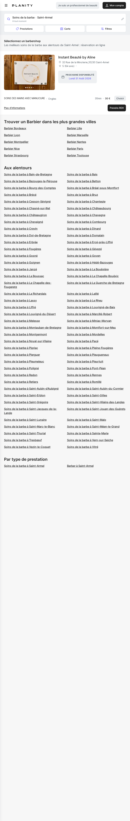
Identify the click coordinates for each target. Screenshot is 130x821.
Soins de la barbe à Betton (84, 181)
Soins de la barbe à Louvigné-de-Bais (91, 307)
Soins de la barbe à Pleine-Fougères (90, 348)
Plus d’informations (14, 107)
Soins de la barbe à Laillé (83, 293)
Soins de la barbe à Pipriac (21, 348)
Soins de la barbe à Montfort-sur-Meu (91, 327)
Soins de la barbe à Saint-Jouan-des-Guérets (96, 409)
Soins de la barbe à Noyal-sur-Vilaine (27, 341)
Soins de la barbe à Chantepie (86, 201)
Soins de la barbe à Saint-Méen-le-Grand (93, 426)
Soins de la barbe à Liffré (20, 307)
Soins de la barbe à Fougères (22, 249)
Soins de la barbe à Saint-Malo (86, 419)
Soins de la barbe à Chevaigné (23, 222)
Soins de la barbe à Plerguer (22, 354)
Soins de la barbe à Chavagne (86, 215)
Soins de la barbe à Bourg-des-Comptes (30, 188)
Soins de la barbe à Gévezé (84, 249)
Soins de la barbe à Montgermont (25, 334)
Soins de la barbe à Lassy (20, 300)
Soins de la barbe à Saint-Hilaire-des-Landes (96, 402)
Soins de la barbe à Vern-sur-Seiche (90, 440)
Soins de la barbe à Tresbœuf (23, 440)
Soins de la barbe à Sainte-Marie (88, 433)
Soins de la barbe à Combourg (86, 222)
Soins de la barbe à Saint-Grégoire (26, 402)
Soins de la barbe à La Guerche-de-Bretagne (95, 283)
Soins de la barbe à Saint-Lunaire (25, 419)
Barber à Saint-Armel (80, 466)
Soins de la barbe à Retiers (21, 381)
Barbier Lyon (12, 135)
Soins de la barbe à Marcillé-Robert (89, 314)
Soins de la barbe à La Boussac (24, 276)
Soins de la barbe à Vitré (82, 447)
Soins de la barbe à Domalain (85, 235)
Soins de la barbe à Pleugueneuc (88, 354)
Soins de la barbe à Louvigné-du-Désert (30, 314)
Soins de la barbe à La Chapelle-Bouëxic (93, 276)
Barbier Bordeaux (15, 128)
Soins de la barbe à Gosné (21, 255)
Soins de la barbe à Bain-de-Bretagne (28, 174)
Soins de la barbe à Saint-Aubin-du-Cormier (95, 388)
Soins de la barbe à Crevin (21, 228)
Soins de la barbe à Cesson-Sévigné (27, 201)
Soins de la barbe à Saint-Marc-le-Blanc (29, 426)
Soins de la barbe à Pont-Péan (86, 368)
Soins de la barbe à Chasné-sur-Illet (27, 208)
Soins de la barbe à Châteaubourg (89, 208)
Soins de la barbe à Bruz (82, 194)
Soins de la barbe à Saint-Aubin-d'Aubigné (31, 388)
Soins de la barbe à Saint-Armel (24, 466)
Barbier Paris (75, 148)
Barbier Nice (12, 148)
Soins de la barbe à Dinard (84, 228)
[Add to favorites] (51, 59)
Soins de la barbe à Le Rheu (84, 300)
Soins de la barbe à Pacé (82, 341)
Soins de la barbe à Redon (20, 375)
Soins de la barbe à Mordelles (86, 334)
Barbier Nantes (76, 142)
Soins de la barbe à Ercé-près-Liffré (90, 242)
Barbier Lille (74, 128)
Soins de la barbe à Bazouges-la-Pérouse (30, 181)
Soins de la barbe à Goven (84, 255)
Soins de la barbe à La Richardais (25, 293)
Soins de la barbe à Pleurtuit (85, 361)
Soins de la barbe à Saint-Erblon (24, 395)
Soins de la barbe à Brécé (20, 194)
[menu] (6, 5)
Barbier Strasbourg (16, 155)
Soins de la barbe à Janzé (20, 269)
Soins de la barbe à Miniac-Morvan (89, 320)
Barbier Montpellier (16, 142)
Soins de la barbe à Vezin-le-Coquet (27, 447)
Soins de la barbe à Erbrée (21, 242)
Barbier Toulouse (78, 155)
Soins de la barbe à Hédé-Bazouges (90, 262)
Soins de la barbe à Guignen (22, 262)
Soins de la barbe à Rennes (84, 375)
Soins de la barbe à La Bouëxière (88, 269)
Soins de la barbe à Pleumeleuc (24, 361)
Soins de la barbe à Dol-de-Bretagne (27, 235)
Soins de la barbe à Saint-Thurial (25, 433)
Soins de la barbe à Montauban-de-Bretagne (32, 327)
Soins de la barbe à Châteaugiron (25, 215)
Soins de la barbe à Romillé (84, 381)
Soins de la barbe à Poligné (21, 368)
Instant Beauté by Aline (76, 57)
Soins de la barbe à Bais (82, 174)
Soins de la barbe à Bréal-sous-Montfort (93, 188)
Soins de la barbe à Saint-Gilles (87, 395)
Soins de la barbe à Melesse (22, 320)
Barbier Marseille (77, 135)
